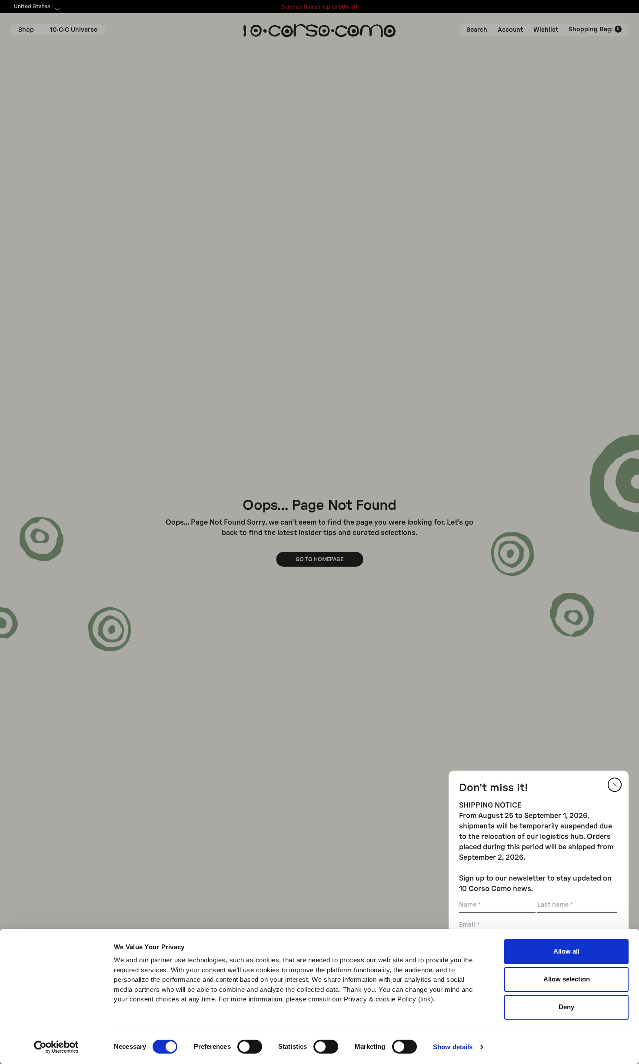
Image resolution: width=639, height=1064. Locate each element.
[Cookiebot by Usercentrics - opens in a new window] (56, 1047)
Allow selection (566, 979)
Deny (566, 1007)
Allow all (566, 951)
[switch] (249, 1047)
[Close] (615, 785)
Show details (453, 1047)
